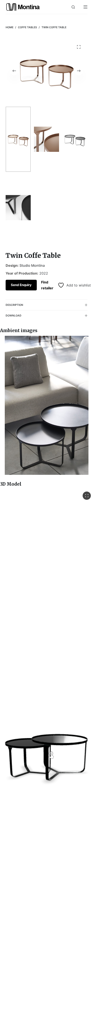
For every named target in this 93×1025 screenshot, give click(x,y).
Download (13, 315)
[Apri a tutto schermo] (87, 496)
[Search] (73, 7)
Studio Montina (32, 265)
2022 (43, 273)
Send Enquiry (21, 285)
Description (14, 304)
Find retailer (47, 285)
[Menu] (85, 7)
